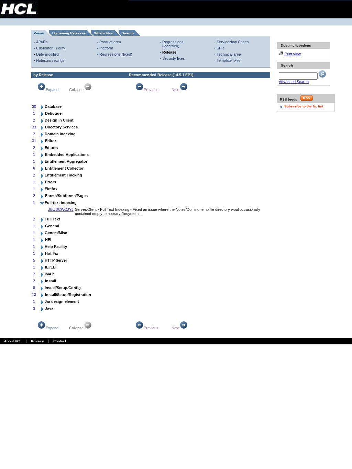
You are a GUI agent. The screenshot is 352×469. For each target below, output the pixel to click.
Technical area (229, 54)
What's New (103, 33)
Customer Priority (50, 48)
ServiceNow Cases (233, 42)
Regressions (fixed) (115, 54)
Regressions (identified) (173, 44)
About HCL (13, 341)
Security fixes (173, 58)
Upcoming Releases (69, 33)
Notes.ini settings (50, 60)
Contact (59, 341)
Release (169, 52)
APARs (42, 42)
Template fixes (229, 60)
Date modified (47, 54)
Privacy (37, 341)
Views (39, 33)
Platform (106, 48)
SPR (220, 48)
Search (128, 33)
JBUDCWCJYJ (61, 209)
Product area (110, 42)
